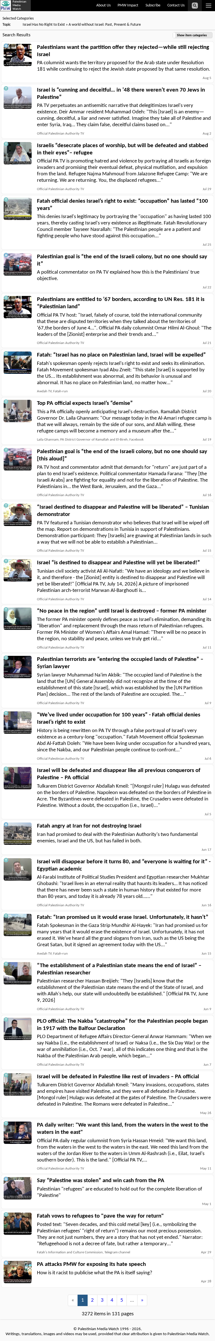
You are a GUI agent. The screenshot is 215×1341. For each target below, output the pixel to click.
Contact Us (175, 5)
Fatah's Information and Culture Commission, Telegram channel (83, 1252)
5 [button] (121, 1300)
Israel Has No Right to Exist (44, 25)
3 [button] (102, 1300)
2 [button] (92, 1300)
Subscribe (153, 5)
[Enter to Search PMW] (195, 5)
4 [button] (112, 1300)
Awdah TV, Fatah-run (52, 391)
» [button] (142, 1300)
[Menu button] (208, 5)
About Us (103, 5)
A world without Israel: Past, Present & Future (105, 25)
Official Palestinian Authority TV (60, 133)
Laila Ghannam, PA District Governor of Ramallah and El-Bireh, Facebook (90, 439)
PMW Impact (128, 5)
